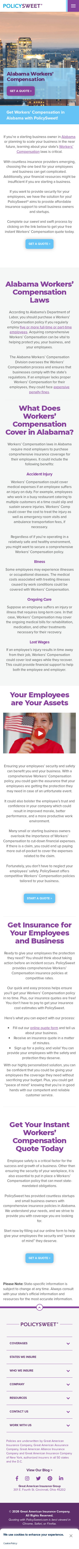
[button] (71, 1535)
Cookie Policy (10, 1543)
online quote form (44, 1028)
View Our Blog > (39, 1470)
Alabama (68, 136)
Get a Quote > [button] (21, 91)
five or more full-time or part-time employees (41, 330)
